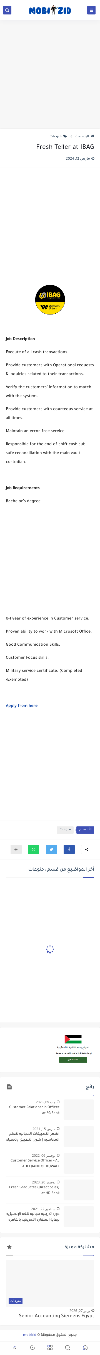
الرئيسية (82, 137)
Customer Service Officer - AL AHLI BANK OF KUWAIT (35, 1164)
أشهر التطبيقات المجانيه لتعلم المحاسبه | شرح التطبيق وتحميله (32, 1137)
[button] (69, 849)
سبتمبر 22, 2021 (43, 1209)
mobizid (29, 1335)
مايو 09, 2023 (45, 1102)
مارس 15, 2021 (43, 1128)
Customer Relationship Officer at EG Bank (34, 1110)
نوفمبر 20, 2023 (43, 1182)
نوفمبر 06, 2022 (43, 1155)
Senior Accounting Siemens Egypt (56, 1316)
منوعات (55, 137)
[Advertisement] (50, 74)
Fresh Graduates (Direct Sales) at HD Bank (34, 1190)
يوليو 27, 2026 (79, 1310)
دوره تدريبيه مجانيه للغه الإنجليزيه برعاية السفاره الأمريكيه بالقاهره (32, 1217)
